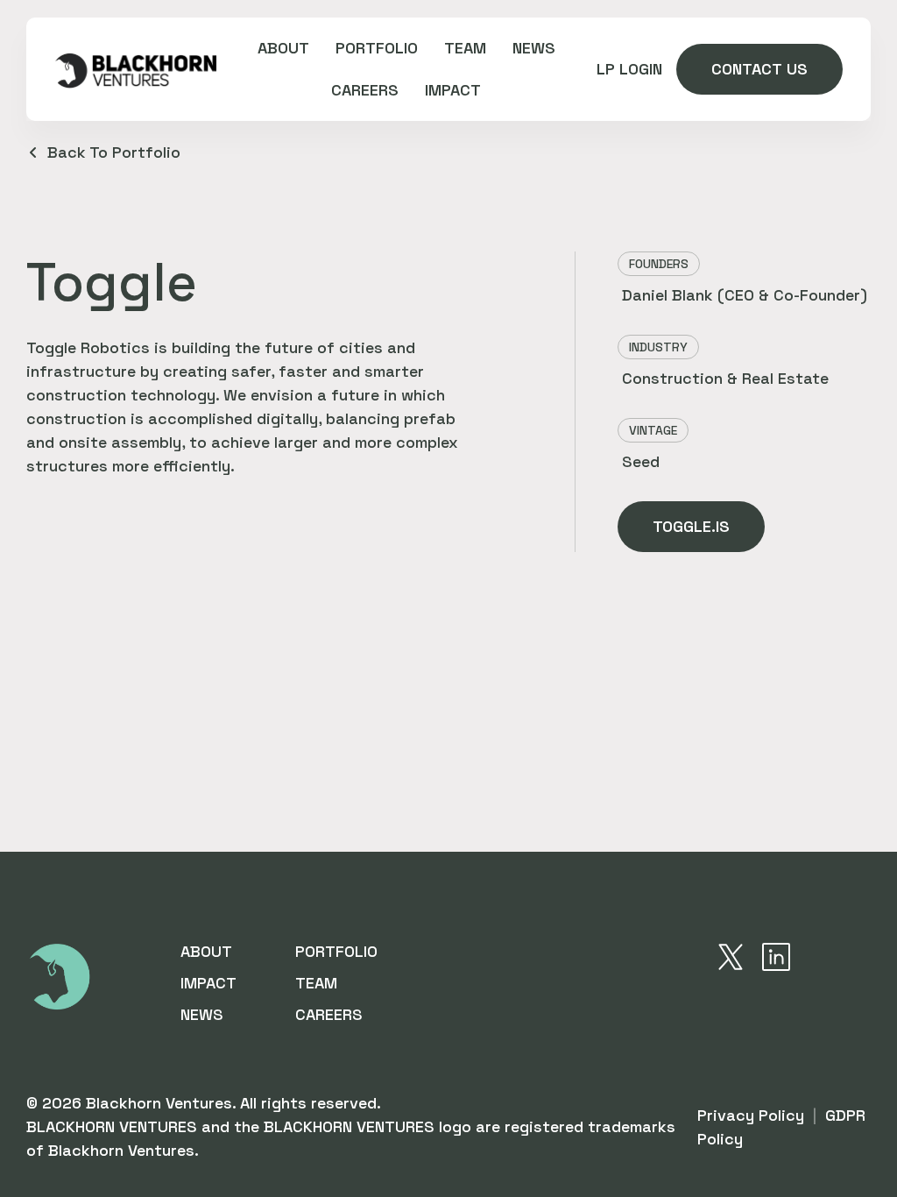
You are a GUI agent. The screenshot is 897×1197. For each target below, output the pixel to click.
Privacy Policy (750, 1115)
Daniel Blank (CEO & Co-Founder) (744, 295)
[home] (135, 69)
